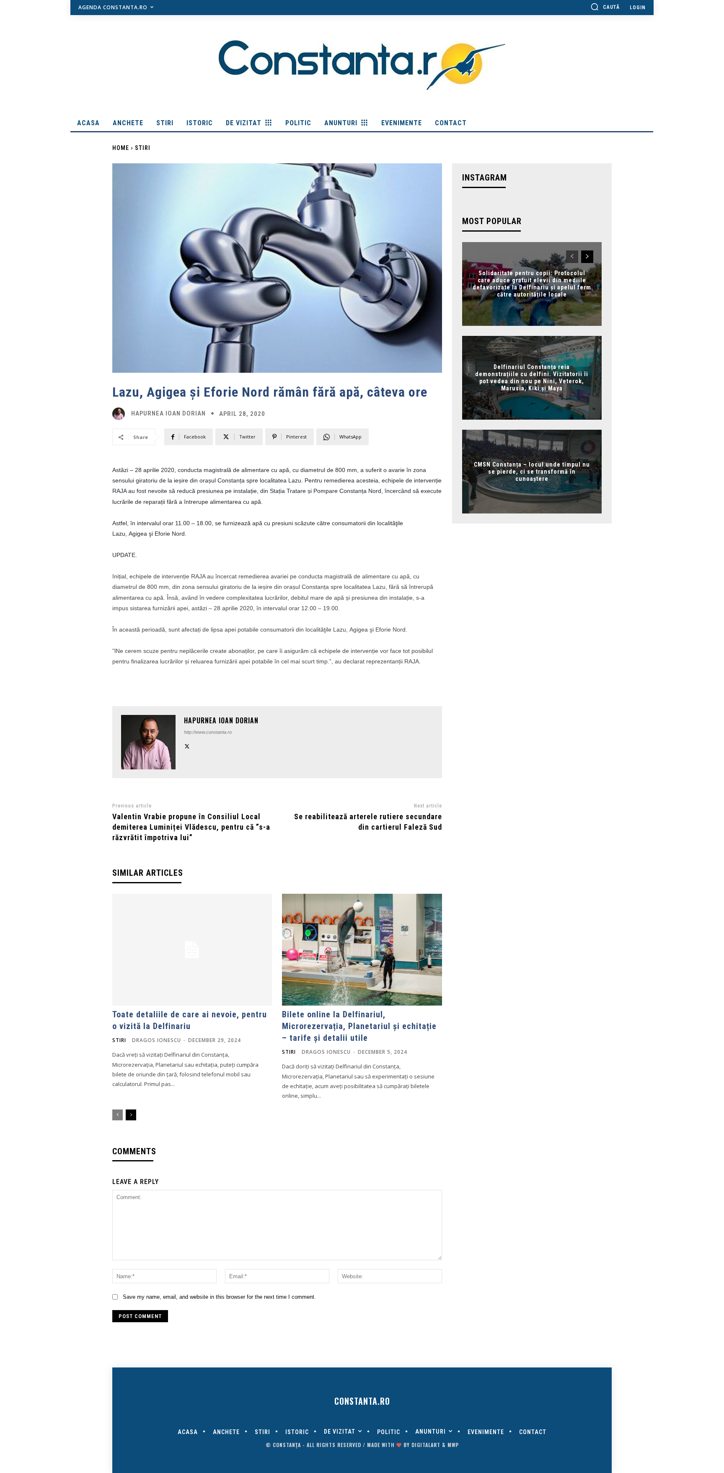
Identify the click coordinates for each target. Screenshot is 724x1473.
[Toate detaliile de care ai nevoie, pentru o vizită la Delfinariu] (192, 950)
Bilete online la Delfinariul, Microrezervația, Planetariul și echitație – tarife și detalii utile (359, 1026)
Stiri (142, 147)
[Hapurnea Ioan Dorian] (120, 414)
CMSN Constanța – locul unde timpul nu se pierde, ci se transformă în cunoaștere (532, 471)
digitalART (425, 1444)
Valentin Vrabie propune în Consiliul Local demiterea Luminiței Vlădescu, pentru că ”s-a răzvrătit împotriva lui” (191, 827)
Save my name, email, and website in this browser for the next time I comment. (219, 1297)
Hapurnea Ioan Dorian (168, 413)
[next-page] (131, 1114)
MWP (453, 1444)
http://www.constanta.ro (208, 732)
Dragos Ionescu (156, 1040)
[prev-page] (117, 1114)
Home (120, 147)
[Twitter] (187, 745)
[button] (605, 7)
